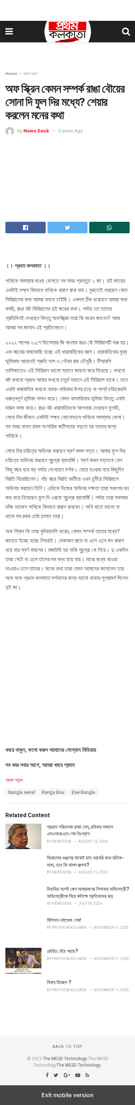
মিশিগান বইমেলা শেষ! (64, 920)
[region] (67, 9)
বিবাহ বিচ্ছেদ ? (59, 982)
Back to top (67, 1046)
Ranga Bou (53, 792)
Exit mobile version (67, 1095)
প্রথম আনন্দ (30, 73)
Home (11, 73)
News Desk (36, 131)
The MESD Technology (65, 1058)
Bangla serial (21, 792)
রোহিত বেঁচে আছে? (62, 951)
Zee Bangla (83, 792)
